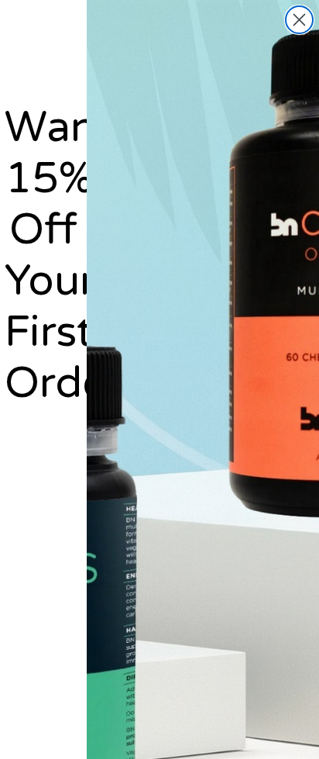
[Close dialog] (299, 19)
